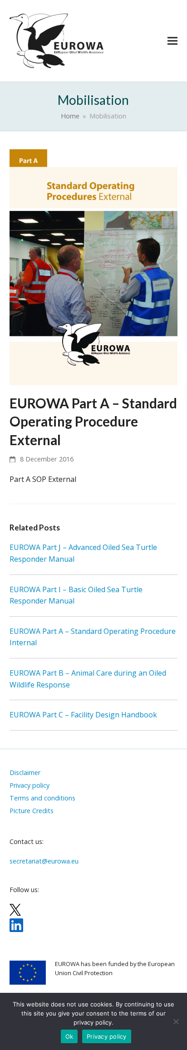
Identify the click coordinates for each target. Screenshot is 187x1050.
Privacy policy (107, 1036)
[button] (172, 40)
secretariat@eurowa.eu (44, 861)
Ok (69, 1036)
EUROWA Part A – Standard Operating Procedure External (93, 421)
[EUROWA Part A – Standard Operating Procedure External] (94, 266)
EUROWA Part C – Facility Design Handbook (83, 715)
